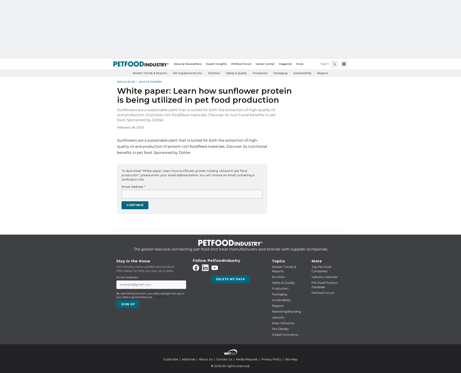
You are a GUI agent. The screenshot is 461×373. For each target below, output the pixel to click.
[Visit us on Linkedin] (205, 268)
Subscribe (171, 359)
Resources (126, 81)
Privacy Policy (271, 359)
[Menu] (344, 64)
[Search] (334, 64)
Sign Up (128, 304)
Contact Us (224, 359)
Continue (135, 205)
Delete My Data (230, 279)
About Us (205, 359)
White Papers (150, 81)
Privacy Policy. (162, 297)
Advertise (188, 359)
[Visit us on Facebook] (196, 268)
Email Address (134, 186)
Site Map (291, 359)
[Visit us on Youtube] (214, 268)
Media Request (247, 359)
